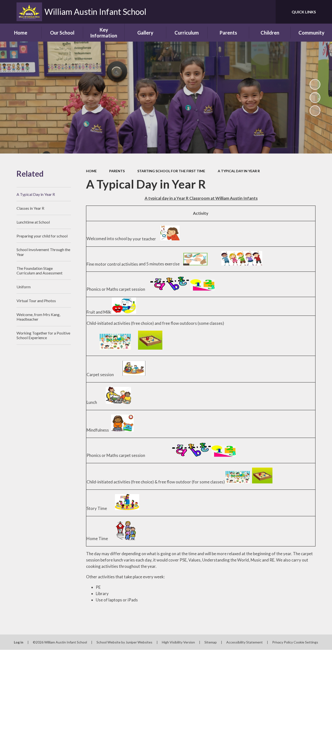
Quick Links (304, 11)
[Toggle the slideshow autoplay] (315, 84)
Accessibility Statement (244, 642)
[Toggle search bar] (267, 12)
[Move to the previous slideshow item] (315, 97)
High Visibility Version (178, 642)
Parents (117, 171)
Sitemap (210, 642)
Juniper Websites (139, 642)
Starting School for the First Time (171, 171)
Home (91, 171)
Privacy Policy (282, 642)
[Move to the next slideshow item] (315, 110)
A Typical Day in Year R (239, 171)
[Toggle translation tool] (250, 12)
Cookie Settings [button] (306, 642)
